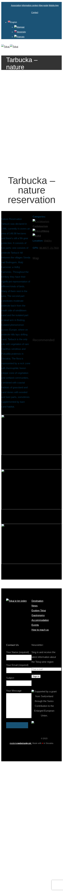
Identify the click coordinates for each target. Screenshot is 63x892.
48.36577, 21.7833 (49, 247)
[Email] (37, 750)
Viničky (48, 240)
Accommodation (40, 620)
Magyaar (21, 27)
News (35, 605)
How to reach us (40, 629)
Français (20, 37)
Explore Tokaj (39, 610)
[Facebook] (26, 750)
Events (35, 625)
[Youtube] (31, 750)
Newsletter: (37, 645)
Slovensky (21, 32)
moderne (21, 743)
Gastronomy (38, 615)
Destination (37, 600)
